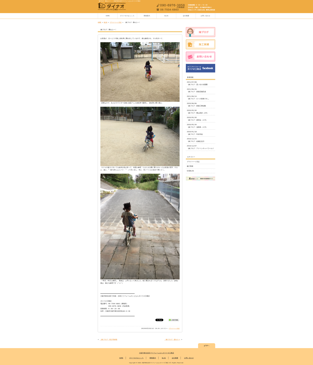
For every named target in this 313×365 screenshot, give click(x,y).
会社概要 (186, 16)
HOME (108, 16)
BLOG (166, 16)
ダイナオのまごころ (127, 16)
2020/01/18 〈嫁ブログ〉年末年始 (195, 133)
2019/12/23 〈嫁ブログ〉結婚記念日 (195, 140)
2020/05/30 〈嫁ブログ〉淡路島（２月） (197, 126)
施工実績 (190, 166)
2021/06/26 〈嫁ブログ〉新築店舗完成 (196, 90)
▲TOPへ (206, 346)
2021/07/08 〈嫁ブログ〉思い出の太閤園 (197, 83)
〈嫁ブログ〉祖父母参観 (108, 339)
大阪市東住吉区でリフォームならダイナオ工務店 (156, 353)
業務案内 (147, 16)
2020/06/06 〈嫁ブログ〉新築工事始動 (196, 104)
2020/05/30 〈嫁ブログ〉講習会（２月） (197, 119)
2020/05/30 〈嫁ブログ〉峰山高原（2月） (197, 111)
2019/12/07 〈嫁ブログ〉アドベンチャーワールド (200, 147)
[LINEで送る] (173, 320)
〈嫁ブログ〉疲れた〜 (172, 339)
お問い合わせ (205, 16)
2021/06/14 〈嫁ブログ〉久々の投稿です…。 (198, 97)
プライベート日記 (116, 22)
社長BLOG (190, 171)
